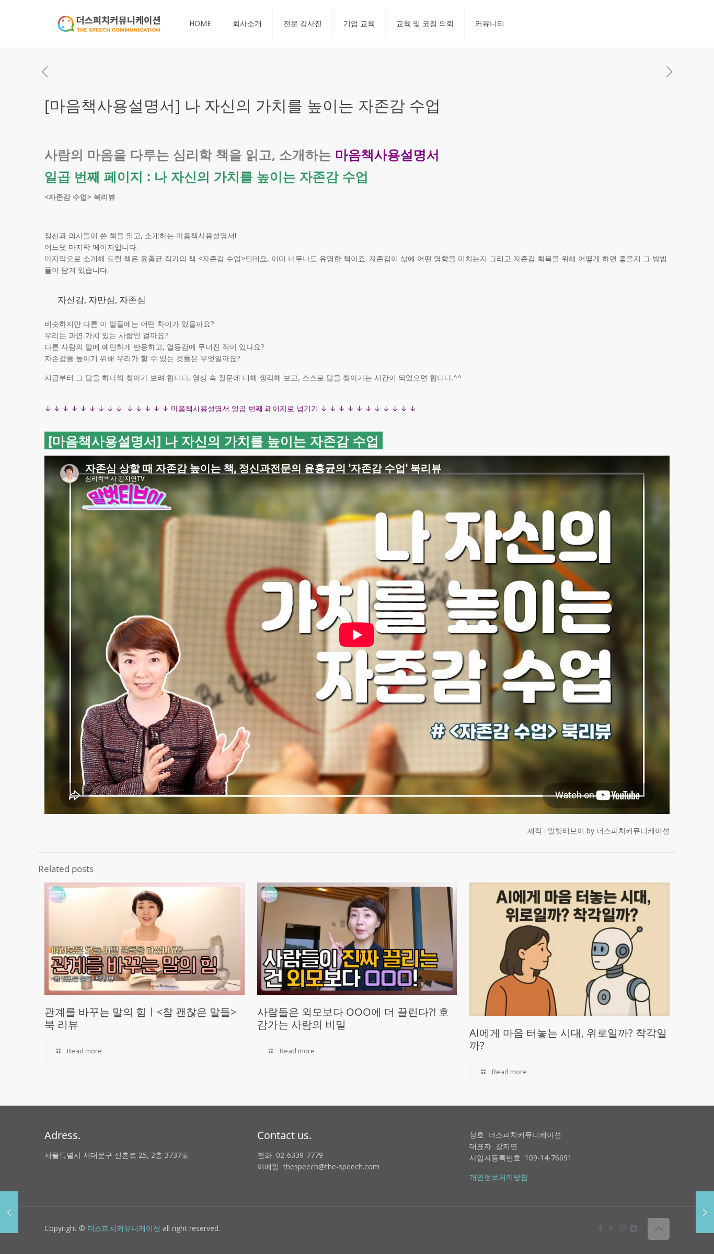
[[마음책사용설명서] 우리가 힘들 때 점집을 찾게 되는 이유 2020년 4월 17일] (9, 1212)
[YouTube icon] (611, 1228)
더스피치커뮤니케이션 (123, 1228)
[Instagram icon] (622, 1228)
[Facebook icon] (600, 1228)
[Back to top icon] (659, 1229)
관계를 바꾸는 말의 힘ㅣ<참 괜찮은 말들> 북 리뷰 (140, 1018)
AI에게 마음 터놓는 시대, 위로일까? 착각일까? (568, 1039)
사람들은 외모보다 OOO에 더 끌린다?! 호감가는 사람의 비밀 (353, 1018)
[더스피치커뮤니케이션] (109, 23)
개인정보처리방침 (498, 1177)
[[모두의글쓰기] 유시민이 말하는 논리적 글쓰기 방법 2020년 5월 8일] (705, 1212)
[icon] (633, 1228)
